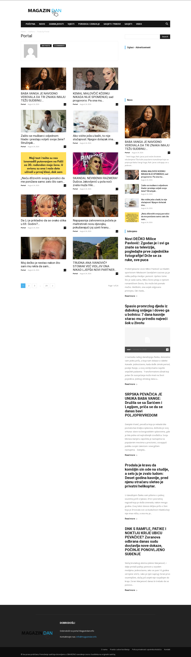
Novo (42, 24)
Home (23, 31)
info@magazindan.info (86, 636)
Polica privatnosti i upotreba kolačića (146, 649)
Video (139, 24)
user (129, 349)
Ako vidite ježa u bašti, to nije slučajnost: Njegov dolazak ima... (94, 137)
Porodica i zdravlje (89, 24)
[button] (166, 24)
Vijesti (71, 24)
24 (46, 285)
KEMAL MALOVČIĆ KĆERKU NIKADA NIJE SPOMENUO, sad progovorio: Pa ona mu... (93, 97)
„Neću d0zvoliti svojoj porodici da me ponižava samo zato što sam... (43, 179)
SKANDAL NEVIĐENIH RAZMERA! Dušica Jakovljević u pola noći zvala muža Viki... (95, 181)
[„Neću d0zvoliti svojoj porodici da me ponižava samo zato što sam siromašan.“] (43, 163)
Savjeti (128, 24)
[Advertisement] (148, 72)
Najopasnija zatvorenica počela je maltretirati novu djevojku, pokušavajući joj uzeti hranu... (94, 224)
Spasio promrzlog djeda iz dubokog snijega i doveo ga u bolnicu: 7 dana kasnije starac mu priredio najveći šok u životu (147, 314)
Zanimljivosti (56, 24)
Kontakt (167, 649)
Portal (23, 104)
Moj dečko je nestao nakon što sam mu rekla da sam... (40, 264)
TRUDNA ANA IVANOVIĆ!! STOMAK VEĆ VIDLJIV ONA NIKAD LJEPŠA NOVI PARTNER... (94, 266)
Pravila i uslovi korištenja (119, 649)
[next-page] (52, 285)
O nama (104, 649)
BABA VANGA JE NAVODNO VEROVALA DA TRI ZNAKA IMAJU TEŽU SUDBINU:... (43, 97)
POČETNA (30, 24)
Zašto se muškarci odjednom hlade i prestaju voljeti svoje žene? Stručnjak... (43, 139)
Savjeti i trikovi (112, 24)
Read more (130, 296)
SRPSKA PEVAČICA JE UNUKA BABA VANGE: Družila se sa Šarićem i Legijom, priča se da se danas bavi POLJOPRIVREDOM (144, 404)
